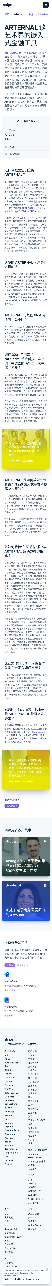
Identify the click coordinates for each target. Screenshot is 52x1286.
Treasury (9, 1164)
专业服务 (32, 1135)
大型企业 (32, 1055)
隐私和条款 (9, 1232)
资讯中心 (32, 1221)
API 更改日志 (34, 1191)
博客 (6, 1221)
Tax (6, 1156)
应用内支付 (33, 1085)
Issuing (8, 1115)
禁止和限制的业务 (12, 1236)
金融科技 (32, 1112)
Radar (7, 1141)
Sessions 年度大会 (13, 1229)
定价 (6, 1055)
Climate (8, 1081)
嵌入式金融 (33, 1074)
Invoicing (9, 1111)
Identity (8, 1107)
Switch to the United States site (20, 1279)
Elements (9, 1096)
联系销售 (11, 805)
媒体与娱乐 (33, 1128)
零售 (30, 1143)
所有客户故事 (41, 14)
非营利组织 (33, 1131)
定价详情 (8, 990)
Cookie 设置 (10, 1248)
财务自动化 (33, 1078)
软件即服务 (33, 1101)
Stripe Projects (36, 1198)
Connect (8, 1085)
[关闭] (46, 1270)
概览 (31, 14)
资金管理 (32, 1093)
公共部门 (32, 1139)
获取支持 (8, 1263)
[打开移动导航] (46, 5)
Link (6, 1119)
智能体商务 (33, 1062)
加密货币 (8, 1089)
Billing (7, 1069)
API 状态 (32, 1187)
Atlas (7, 1058)
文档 (30, 1179)
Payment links (11, 1130)
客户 (6, 14)
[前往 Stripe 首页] (8, 1039)
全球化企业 (33, 1081)
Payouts (8, 1137)
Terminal (9, 1160)
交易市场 (32, 1089)
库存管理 (27, 336)
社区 (6, 1225)
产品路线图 (33, 1213)
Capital (8, 1073)
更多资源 (8, 1252)
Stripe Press (34, 1225)
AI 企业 (31, 1105)
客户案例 (8, 1217)
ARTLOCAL (28, 208)
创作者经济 (33, 1108)
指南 (6, 1213)
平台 (30, 1097)
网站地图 (8, 1244)
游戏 (30, 1116)
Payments (9, 1134)
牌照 (6, 1240)
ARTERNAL (11, 52)
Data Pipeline (11, 1092)
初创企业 (32, 1058)
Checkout (9, 1077)
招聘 (30, 1217)
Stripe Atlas (38, 731)
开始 (9, 965)
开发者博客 (33, 1202)
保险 (30, 1124)
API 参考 (8, 1015)
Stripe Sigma (11, 1152)
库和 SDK (32, 1195)
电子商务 (32, 1070)
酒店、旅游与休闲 (36, 1120)
